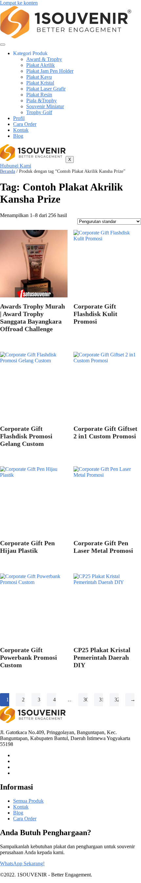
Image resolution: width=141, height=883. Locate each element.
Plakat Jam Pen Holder (49, 71)
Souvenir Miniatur (45, 106)
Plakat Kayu (39, 77)
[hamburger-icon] (2, 45)
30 (86, 699)
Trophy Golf (39, 112)
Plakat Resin (39, 94)
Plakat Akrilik (40, 65)
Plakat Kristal (40, 83)
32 (117, 699)
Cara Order (24, 124)
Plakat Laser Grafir (46, 88)
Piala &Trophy (41, 100)
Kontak (21, 130)
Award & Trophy (44, 59)
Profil (19, 118)
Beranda (7, 171)
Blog (18, 136)
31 (101, 699)
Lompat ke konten (19, 3)
